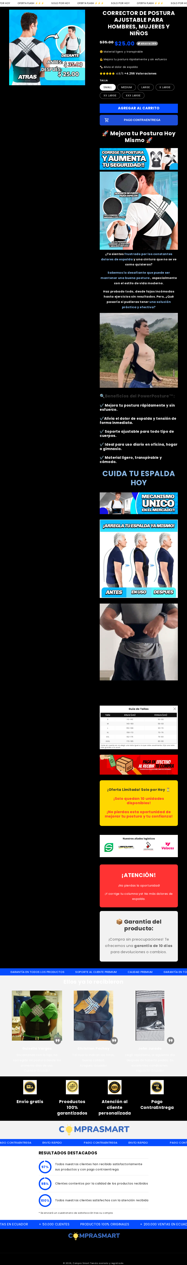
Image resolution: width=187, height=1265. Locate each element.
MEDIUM (126, 87)
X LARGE (165, 87)
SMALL (108, 87)
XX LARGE (110, 95)
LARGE (146, 87)
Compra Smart (81, 1263)
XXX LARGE (133, 95)
